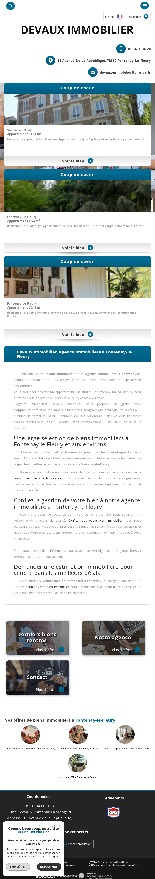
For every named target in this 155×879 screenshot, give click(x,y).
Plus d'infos (49, 650)
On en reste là (47, 826)
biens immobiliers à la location (38, 478)
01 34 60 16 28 (139, 49)
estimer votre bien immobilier (47, 587)
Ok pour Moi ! (49, 866)
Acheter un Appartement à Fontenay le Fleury (125, 749)
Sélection (135, 16)
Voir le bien (76, 161)
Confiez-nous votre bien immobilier (96, 520)
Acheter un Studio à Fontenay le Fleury (78, 749)
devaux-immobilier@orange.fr (125, 72)
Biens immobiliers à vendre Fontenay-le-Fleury (30, 749)
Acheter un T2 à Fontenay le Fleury (77, 777)
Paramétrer (18, 866)
